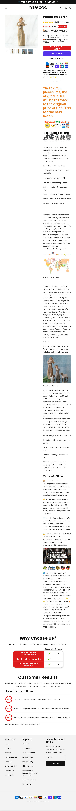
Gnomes (8, 762)
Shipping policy (28, 766)
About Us (25, 744)
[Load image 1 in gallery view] (12, 51)
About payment (28, 753)
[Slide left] (7, 51)
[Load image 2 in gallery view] (18, 51)
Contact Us (9, 771)
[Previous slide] (53, 81)
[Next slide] (61, 81)
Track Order (9, 775)
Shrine (47, 801)
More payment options (57, 58)
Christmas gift (10, 766)
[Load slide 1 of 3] (55, 81)
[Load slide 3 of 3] (59, 81)
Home (7, 744)
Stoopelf (34, 801)
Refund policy (27, 762)
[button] (6, 8)
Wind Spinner (10, 753)
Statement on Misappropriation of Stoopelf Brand (30, 773)
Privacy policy (27, 757)
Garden (8, 748)
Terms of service (29, 780)
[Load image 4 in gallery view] (30, 51)
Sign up (55, 763)
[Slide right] (36, 51)
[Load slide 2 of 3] (57, 81)
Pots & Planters (11, 757)
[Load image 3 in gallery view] (24, 51)
